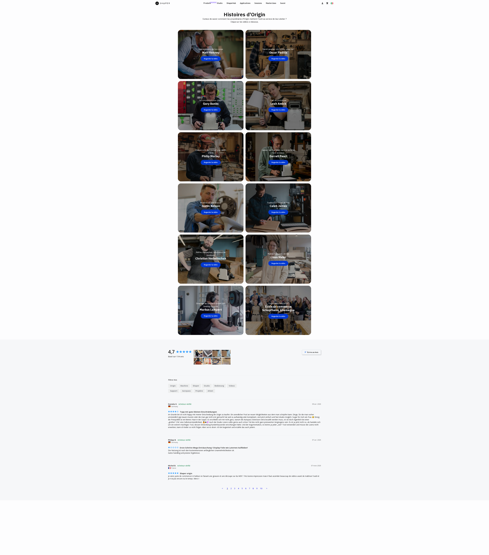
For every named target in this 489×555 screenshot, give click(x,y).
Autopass (186, 391)
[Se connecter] (322, 3)
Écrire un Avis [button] (312, 352)
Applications (245, 3)
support (173, 391)
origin (173, 386)
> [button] (266, 488)
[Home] (178, 3)
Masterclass (271, 3)
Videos (232, 386)
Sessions (258, 3)
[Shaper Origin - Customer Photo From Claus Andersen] (198, 353)
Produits (207, 3)
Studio (219, 3)
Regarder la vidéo (211, 59)
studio (207, 386)
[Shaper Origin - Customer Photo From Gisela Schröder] (207, 353)
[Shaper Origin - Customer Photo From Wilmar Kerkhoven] (216, 353)
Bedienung (219, 386)
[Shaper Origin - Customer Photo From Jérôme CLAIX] (198, 361)
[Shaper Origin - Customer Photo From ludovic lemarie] (226, 361)
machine (184, 386)
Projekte (199, 391)
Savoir (283, 3)
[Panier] (327, 3)
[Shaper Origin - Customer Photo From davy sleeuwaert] (216, 361)
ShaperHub (231, 3)
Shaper (196, 386)
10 (261, 488)
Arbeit (210, 391)
